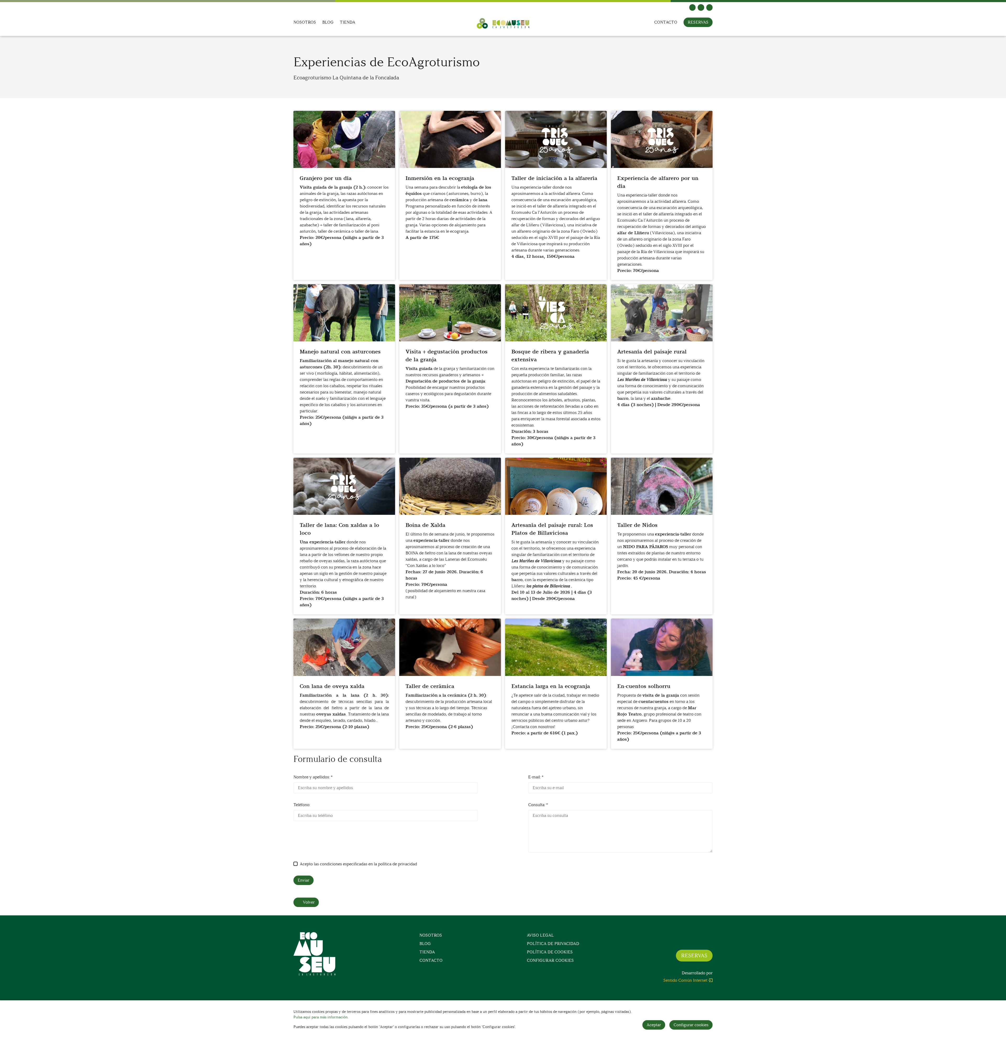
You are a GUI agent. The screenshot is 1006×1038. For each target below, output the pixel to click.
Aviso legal (540, 935)
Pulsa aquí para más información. (320, 1017)
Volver (309, 902)
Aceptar (654, 1024)
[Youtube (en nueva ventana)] (709, 7)
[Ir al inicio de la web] (503, 23)
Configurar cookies (550, 960)
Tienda (347, 22)
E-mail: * (535, 776)
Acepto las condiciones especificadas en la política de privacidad (358, 863)
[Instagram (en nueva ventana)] (701, 7)
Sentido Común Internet (685, 980)
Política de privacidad (553, 943)
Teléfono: (301, 804)
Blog (327, 22)
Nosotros (304, 22)
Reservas (698, 22)
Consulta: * (538, 804)
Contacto (665, 22)
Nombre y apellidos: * (312, 776)
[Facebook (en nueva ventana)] (692, 7)
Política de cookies (550, 951)
